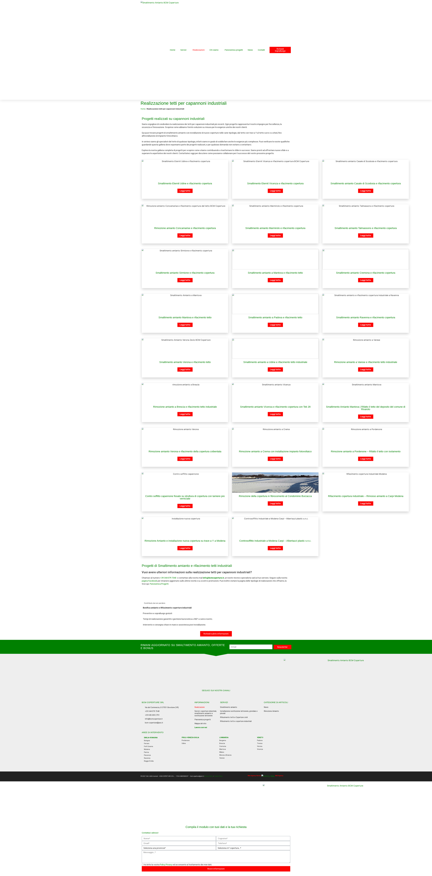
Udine (184, 743)
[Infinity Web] (268, 775)
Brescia (222, 743)
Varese (222, 758)
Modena (147, 749)
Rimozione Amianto (271, 711)
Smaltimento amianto (228, 707)
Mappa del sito (200, 723)
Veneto (260, 737)
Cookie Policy (218, 776)
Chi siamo (213, 50)
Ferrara (146, 743)
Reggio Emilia (149, 761)
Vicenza (260, 749)
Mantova (222, 749)
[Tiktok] (216, 695)
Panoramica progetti (234, 50)
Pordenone (186, 740)
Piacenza (147, 755)
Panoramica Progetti (159, 584)
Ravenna (147, 758)
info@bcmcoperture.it (213, 578)
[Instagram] (210, 695)
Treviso (259, 743)
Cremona (222, 746)
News (250, 50)
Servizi (183, 50)
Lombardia (223, 737)
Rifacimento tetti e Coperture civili (234, 717)
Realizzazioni (199, 50)
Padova (259, 740)
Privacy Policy (208, 776)
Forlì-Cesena (148, 746)
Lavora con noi (201, 727)
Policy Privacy (166, 864)
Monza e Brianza (225, 755)
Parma (146, 752)
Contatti (261, 50)
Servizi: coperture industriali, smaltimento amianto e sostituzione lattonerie (206, 713)
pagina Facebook (149, 581)
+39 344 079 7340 (168, 578)
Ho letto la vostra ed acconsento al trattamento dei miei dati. (178, 864)
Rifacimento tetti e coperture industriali (236, 721)
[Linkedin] (221, 695)
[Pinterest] (227, 695)
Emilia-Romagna (151, 738)
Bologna (147, 740)
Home (172, 50)
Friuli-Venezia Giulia (190, 737)
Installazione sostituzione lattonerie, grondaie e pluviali (239, 712)
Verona (259, 746)
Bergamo (222, 740)
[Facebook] (204, 695)
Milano (221, 752)
